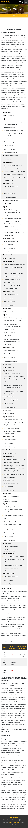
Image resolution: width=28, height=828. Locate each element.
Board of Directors (14, 15)
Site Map (22, 820)
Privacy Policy (7, 820)
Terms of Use (15, 820)
